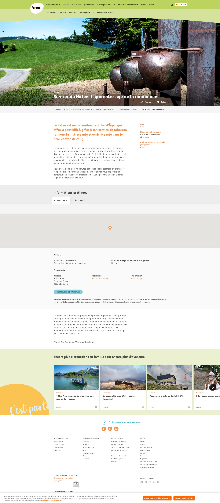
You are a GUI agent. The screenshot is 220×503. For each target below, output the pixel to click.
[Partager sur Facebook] (104, 429)
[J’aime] (96, 407)
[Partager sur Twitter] (110, 429)
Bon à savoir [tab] (80, 200)
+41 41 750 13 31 (100, 278)
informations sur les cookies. (51, 501)
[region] (110, 498)
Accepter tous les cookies (184, 498)
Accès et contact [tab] (61, 200)
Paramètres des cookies (63, 491)
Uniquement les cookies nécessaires (157, 498)
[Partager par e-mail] (116, 429)
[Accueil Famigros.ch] (37, 8)
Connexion (183, 4)
